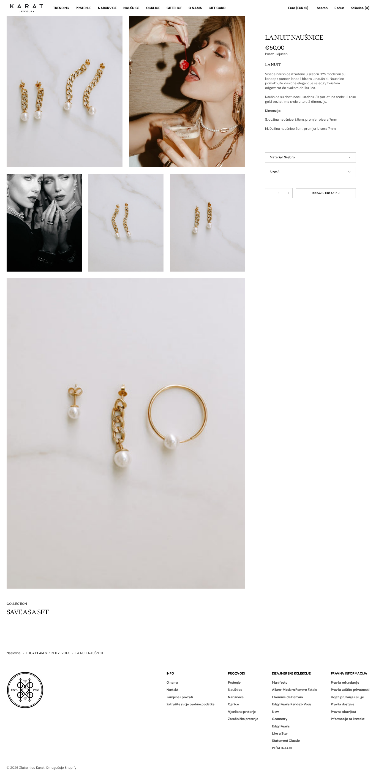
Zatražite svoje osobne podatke (190, 704)
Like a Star (280, 733)
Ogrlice (233, 704)
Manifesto (279, 683)
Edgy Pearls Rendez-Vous (291, 704)
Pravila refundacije (345, 683)
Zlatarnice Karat (32, 767)
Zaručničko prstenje (243, 719)
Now (275, 712)
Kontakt (172, 689)
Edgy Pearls (281, 726)
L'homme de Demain (287, 697)
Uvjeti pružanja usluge (347, 697)
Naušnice (235, 689)
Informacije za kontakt (348, 719)
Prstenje (234, 683)
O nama (172, 683)
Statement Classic (286, 740)
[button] (298, 8)
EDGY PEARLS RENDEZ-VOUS (48, 653)
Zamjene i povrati (180, 697)
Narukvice (236, 697)
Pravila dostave (342, 704)
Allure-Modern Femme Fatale (294, 689)
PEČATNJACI (282, 748)
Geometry (279, 719)
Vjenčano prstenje (242, 712)
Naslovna (14, 653)
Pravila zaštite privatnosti (350, 689)
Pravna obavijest (343, 712)
